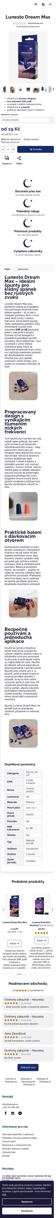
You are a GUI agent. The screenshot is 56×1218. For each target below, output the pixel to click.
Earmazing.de (28, 1081)
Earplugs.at (45, 1081)
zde (4, 1194)
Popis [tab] (7, 269)
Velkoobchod (8, 1152)
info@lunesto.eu (10, 1104)
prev (3, 909)
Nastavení (26, 1201)
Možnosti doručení (10, 142)
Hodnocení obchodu (28, 983)
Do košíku (37, 149)
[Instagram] (12, 1113)
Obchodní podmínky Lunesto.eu (18, 1134)
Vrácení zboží (9, 1141)
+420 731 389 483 (10, 1107)
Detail (13, 943)
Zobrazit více (28, 1067)
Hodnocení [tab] (23, 269)
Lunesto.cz (10, 1079)
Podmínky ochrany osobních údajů (19, 1138)
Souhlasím (27, 1211)
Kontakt (6, 1156)
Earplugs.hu (11, 1081)
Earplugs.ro (29, 1084)
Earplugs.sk (42, 1079)
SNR (24, 101)
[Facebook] (5, 1113)
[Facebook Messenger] (20, 1113)
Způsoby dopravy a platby (15, 1149)
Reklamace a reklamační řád (16, 1145)
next (52, 909)
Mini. (7, 714)
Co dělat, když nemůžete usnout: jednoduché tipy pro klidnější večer (26, 1177)
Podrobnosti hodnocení (28, 27)
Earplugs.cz (26, 1079)
